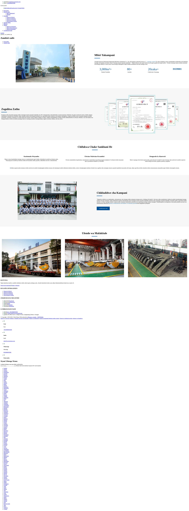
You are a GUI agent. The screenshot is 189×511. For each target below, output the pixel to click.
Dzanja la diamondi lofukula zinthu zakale (49, 318)
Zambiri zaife (7, 43)
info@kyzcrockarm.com (14, 1)
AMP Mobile (40, 317)
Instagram (11, 306)
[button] (103, 208)
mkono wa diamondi (34, 318)
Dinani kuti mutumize (6, 285)
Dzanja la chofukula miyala (66, 318)
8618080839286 (7, 352)
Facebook (11, 301)
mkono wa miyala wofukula (7, 318)
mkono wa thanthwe (77, 318)
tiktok (8, 303)
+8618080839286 (11, 3)
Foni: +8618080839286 (12, 312)
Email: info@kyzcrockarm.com (15, 313)
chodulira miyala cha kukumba (21, 318)
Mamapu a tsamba (32, 317)
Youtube (11, 305)
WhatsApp (12, 302)
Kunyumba (6, 41)
